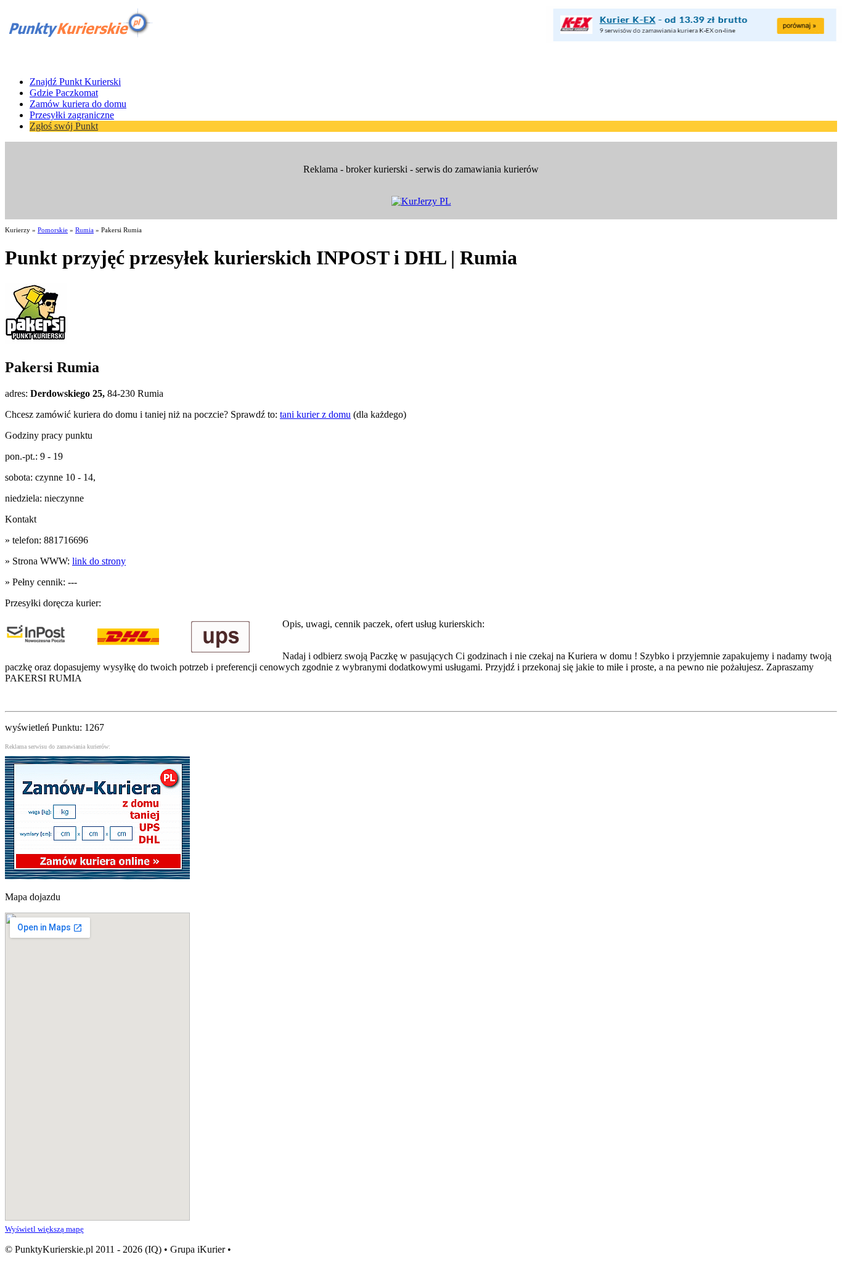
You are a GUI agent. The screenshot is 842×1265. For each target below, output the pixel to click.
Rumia (84, 230)
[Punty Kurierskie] (79, 38)
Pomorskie (53, 230)
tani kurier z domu (315, 414)
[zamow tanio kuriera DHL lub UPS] (97, 876)
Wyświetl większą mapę (44, 1229)
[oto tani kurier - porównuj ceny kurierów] (694, 40)
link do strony (99, 561)
